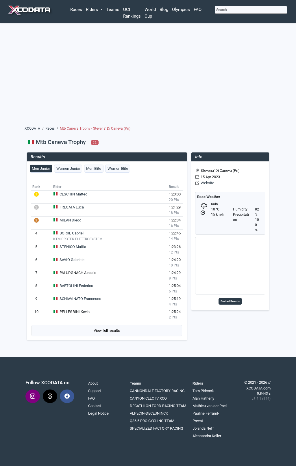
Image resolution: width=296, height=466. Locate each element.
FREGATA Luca (72, 207)
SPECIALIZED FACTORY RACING (156, 428)
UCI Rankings (132, 13)
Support (94, 391)
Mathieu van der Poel (210, 406)
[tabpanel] (107, 259)
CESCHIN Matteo (73, 194)
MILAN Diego (70, 220)
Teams (112, 9)
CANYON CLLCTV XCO (148, 398)
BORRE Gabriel (72, 233)
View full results (107, 330)
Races (76, 9)
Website (207, 183)
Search (221, 10)
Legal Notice (98, 413)
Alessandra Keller (207, 436)
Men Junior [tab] (41, 168)
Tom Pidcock (203, 391)
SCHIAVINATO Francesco (80, 299)
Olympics (181, 9)
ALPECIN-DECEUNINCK (149, 413)
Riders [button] (92, 9)
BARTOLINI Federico (76, 286)
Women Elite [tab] (118, 168)
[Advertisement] (148, 74)
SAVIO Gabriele (72, 260)
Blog (164, 9)
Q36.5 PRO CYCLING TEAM (152, 421)
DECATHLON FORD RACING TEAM (158, 406)
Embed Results (230, 301)
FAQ (197, 9)
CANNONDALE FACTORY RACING (157, 391)
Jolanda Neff (203, 428)
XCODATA (32, 128)
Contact (94, 406)
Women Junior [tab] (68, 168)
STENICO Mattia (73, 247)
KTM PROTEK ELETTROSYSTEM (77, 239)
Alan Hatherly (203, 398)
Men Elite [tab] (93, 168)
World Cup (150, 13)
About (93, 383)
